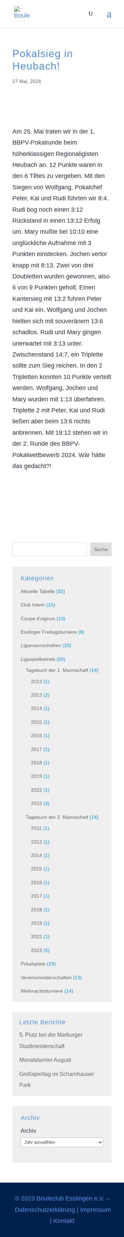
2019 (36, 776)
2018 (36, 762)
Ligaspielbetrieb (38, 659)
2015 (36, 722)
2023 (36, 803)
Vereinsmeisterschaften (46, 977)
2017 (36, 749)
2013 (36, 695)
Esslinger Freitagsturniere (49, 632)
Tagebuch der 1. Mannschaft (57, 670)
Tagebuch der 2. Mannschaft (57, 817)
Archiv (28, 1131)
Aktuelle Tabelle (38, 591)
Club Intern (33, 604)
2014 (36, 708)
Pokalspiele (33, 963)
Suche (101, 549)
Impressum (95, 1209)
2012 (36, 681)
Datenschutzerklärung (45, 1209)
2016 (36, 735)
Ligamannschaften (41, 645)
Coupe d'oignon (38, 618)
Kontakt (63, 1220)
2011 (36, 828)
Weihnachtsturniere (42, 991)
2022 (36, 790)
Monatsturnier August (45, 1060)
